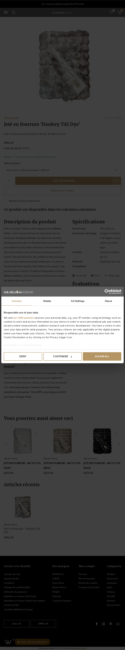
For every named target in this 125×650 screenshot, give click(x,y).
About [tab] (108, 301)
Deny (22, 356)
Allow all (102, 356)
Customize (60, 356)
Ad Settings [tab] (77, 301)
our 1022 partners (24, 317)
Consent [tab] (16, 301)
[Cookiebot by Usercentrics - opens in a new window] (107, 291)
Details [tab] (47, 301)
